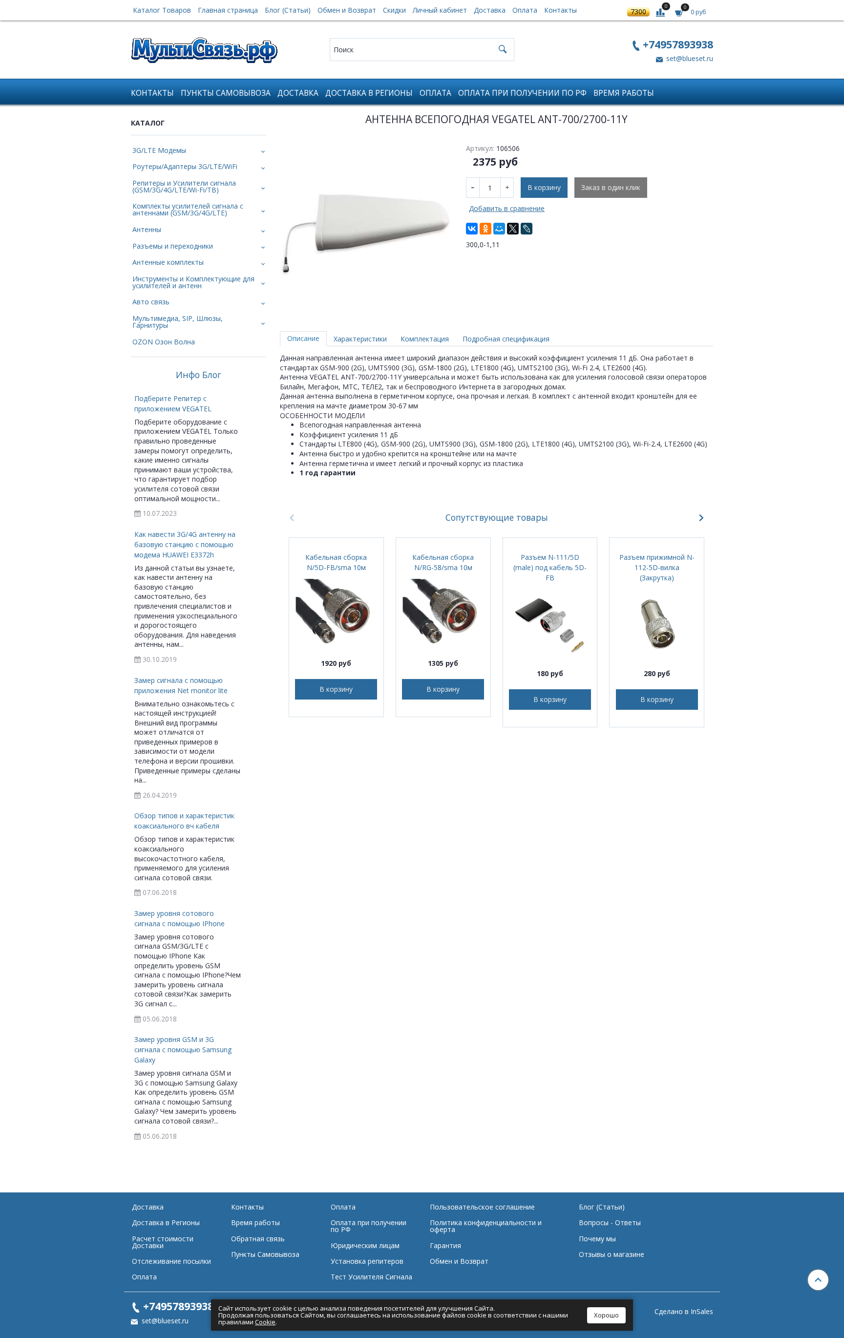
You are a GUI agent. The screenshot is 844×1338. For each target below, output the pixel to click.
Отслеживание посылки (171, 1261)
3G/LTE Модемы (159, 150)
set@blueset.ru (688, 58)
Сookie (265, 1321)
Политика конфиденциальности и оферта (486, 1226)
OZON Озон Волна (163, 341)
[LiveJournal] (526, 228)
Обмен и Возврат (346, 10)
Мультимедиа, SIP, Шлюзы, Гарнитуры (177, 322)
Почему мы (597, 1238)
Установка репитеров (367, 1261)
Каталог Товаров (162, 10)
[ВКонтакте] (472, 228)
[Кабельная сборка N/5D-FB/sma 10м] (336, 613)
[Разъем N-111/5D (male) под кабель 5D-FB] (550, 623)
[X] (513, 228)
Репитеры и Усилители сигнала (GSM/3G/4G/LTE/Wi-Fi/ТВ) (184, 186)
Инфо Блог (198, 375)
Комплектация (425, 338)
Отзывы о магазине (611, 1254)
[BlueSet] (204, 47)
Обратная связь (258, 1238)
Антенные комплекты (168, 262)
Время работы (623, 93)
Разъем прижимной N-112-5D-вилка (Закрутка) (657, 567)
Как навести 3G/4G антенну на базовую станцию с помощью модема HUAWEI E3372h (184, 544)
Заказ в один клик (610, 187)
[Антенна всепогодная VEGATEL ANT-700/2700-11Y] (366, 224)
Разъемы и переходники (172, 246)
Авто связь (150, 301)
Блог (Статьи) (288, 10)
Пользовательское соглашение (482, 1206)
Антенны (146, 229)
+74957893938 (678, 44)
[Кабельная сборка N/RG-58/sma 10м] (443, 613)
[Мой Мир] (499, 228)
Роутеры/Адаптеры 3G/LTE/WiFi (184, 166)
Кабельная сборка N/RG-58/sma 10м (443, 562)
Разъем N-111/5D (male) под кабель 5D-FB (550, 567)
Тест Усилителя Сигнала (371, 1276)
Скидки (394, 10)
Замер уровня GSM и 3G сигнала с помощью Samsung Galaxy (183, 1049)
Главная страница (228, 10)
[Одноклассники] (485, 228)
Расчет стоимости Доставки (162, 1242)
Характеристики (360, 338)
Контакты (560, 10)
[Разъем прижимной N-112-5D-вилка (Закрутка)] (656, 623)
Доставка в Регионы (369, 93)
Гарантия (445, 1245)
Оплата (524, 10)
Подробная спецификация (506, 338)
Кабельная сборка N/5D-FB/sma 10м (336, 562)
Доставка (490, 10)
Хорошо (606, 1315)
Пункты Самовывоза (226, 93)
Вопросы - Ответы (610, 1222)
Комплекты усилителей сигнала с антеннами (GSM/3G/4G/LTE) (187, 209)
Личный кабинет (440, 10)
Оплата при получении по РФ (522, 93)
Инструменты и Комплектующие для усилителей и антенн (193, 282)
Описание (303, 338)
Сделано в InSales (683, 1311)
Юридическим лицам (365, 1245)
